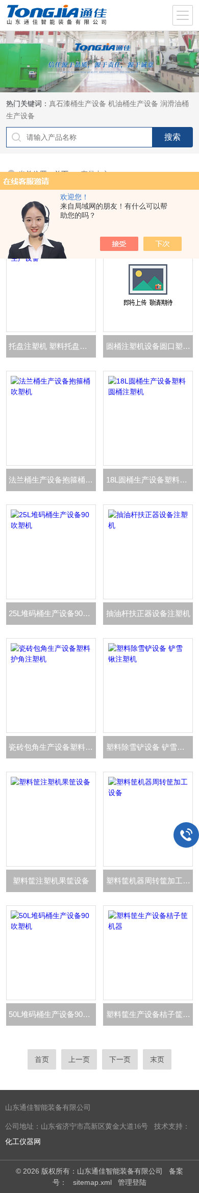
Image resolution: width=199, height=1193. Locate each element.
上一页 (79, 1059)
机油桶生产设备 (133, 103)
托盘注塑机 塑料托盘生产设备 (52, 346)
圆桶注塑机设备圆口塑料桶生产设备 (149, 346)
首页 (42, 1059)
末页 (157, 1059)
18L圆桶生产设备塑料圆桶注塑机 (149, 479)
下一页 (120, 1059)
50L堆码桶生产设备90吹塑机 (52, 1014)
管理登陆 (132, 1182)
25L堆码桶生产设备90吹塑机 (52, 613)
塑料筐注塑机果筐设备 (51, 880)
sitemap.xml (92, 1182)
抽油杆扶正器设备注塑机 (148, 613)
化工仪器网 (23, 1142)
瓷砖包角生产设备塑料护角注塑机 (52, 747)
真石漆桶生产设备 (77, 103)
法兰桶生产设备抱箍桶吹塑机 (52, 479)
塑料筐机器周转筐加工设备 (149, 880)
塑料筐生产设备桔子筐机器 (149, 1014)
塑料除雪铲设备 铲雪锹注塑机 (149, 747)
